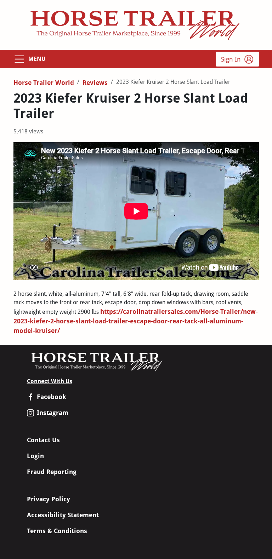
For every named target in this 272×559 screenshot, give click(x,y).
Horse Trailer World (43, 82)
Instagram (52, 412)
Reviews (95, 82)
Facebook (51, 396)
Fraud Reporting (51, 472)
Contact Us (43, 440)
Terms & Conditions (57, 531)
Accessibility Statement (63, 515)
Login (35, 456)
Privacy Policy (48, 499)
